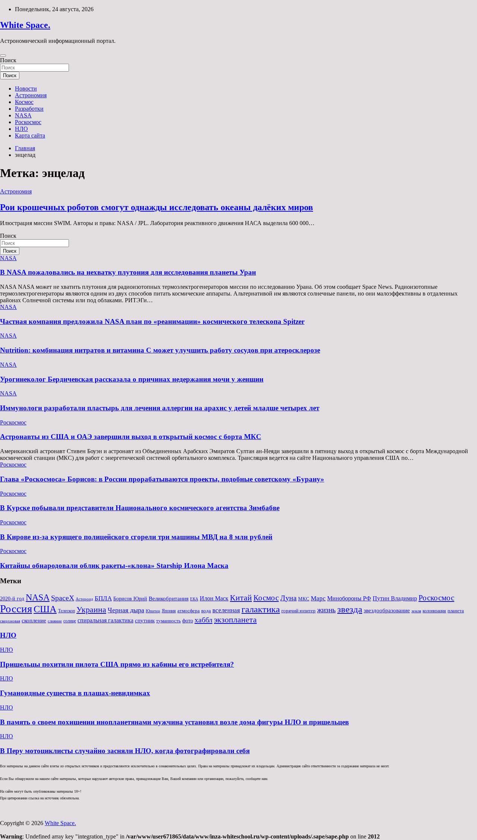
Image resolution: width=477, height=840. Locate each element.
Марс (318, 598)
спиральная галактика (105, 620)
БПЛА (103, 598)
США (45, 609)
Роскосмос (28, 122)
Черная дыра (126, 610)
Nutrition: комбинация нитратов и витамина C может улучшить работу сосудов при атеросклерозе (160, 350)
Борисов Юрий (130, 598)
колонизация (434, 610)
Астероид (84, 599)
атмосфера (188, 610)
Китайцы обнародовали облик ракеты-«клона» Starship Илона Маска (114, 565)
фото (187, 620)
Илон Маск (214, 598)
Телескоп (66, 610)
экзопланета (235, 619)
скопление (34, 620)
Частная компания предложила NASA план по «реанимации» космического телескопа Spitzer (152, 321)
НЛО (21, 129)
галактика (260, 609)
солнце (69, 620)
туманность (168, 620)
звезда (349, 609)
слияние (55, 621)
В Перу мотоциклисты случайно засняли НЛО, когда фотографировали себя (125, 751)
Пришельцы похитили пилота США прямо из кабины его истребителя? (117, 664)
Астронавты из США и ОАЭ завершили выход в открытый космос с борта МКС (130, 436)
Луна (288, 598)
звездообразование (387, 610)
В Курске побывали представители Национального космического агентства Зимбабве (139, 508)
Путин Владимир (395, 598)
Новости (26, 88)
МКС (303, 598)
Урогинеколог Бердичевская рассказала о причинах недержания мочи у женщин (131, 379)
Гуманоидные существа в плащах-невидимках (75, 693)
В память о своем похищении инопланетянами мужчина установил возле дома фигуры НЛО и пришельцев (174, 722)
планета (456, 610)
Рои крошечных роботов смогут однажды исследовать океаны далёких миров (156, 207)
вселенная (226, 610)
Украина (91, 609)
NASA (23, 115)
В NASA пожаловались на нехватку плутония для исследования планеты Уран (128, 272)
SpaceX (62, 598)
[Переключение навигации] (3, 55)
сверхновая (10, 621)
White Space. (25, 25)
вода (206, 610)
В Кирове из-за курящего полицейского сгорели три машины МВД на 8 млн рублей (136, 537)
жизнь (326, 610)
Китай (241, 597)
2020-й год (12, 598)
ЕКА (194, 599)
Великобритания (169, 598)
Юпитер (153, 611)
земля (416, 611)
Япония (169, 610)
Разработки (29, 108)
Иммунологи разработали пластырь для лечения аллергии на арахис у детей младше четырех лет (159, 408)
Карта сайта (30, 135)
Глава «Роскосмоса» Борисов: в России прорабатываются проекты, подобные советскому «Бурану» (162, 479)
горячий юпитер (298, 610)
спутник (145, 620)
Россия (16, 609)
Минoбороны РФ (349, 598)
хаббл (203, 620)
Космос (24, 102)
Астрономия (31, 95)
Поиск (8, 60)
